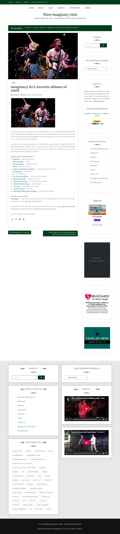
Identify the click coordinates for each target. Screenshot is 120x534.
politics (16, 496)
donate (87, 113)
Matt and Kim (18, 161)
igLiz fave (25, 480)
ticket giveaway (42, 505)
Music (41, 8)
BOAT (14, 83)
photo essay (17, 492)
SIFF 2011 (43, 500)
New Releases (42, 484)
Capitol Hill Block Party (22, 463)
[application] (86, 408)
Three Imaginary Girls (60, 15)
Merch (88, 8)
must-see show (18, 484)
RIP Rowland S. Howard (19, 232)
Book (50, 451)
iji (13, 174)
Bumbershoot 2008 (20, 459)
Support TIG (74, 8)
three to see (28, 505)
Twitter (93, 157)
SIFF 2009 (32, 500)
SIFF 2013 (16, 505)
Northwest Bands (19, 488)
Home (31, 8)
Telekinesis (17, 171)
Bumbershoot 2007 (34, 455)
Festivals (30, 476)
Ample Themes (76, 529)
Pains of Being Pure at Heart (24, 169)
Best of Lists (40, 451)
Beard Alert (17, 451)
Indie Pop (48, 480)
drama (44, 471)
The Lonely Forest (20, 181)
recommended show (30, 496)
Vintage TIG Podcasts (99, 178)
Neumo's (30, 484)
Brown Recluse (19, 189)
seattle (16, 500)
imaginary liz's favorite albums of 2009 (39, 89)
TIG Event (39, 509)
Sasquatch (45, 496)
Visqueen (16, 159)
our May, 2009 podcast (33, 201)
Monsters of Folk (19, 179)
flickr (47, 476)
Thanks (26, 2)
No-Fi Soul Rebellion (20, 176)
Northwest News (36, 488)
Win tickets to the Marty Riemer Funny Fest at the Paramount (62, 233)
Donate (18, 2)
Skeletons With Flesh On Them (25, 191)
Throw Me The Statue (21, 184)
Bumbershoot (18, 455)
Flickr (93, 170)
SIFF (23, 500)
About (11, 2)
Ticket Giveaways (19, 509)
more (97, 115)
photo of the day (45, 492)
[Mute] (103, 419)
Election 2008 (18, 476)
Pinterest (94, 174)
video (49, 509)
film (39, 476)
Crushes (16, 471)
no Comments (37, 95)
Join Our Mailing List (99, 149)
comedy (42, 467)
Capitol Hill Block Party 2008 (24, 467)
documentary (34, 471)
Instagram (94, 161)
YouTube (93, 165)
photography (30, 492)
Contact (61, 8)
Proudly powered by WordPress (50, 529)
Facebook (94, 153)
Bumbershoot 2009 (37, 459)
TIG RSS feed (95, 182)
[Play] (67, 419)
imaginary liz (16, 95)
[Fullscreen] (106, 419)
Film (51, 8)
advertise (96, 113)
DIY (23, 471)
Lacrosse (17, 186)
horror (15, 480)
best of (28, 451)
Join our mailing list (39, 2)
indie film (37, 480)
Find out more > (99, 101)
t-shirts (105, 113)
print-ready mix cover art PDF (45, 209)
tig (30, 509)
